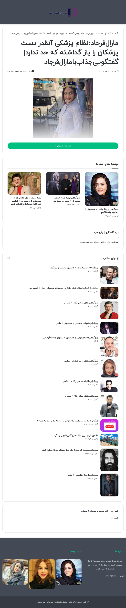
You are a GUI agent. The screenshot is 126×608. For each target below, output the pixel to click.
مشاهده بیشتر (63, 145)
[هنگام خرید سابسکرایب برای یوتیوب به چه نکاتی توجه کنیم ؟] (109, 425)
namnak (114, 518)
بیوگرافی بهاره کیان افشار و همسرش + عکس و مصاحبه (66, 199)
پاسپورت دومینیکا (96, 511)
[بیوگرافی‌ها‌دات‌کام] (63, 12)
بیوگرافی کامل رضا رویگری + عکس (81, 302)
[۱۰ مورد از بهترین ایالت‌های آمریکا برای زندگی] (109, 440)
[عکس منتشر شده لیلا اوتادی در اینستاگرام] (42, 574)
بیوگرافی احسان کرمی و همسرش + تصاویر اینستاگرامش (70, 337)
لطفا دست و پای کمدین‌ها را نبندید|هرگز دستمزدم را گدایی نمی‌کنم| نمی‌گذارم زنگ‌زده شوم (26, 201)
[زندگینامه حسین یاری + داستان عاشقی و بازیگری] (109, 275)
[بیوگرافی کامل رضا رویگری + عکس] (109, 310)
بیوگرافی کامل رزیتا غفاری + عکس (81, 360)
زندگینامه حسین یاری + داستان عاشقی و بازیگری (74, 267)
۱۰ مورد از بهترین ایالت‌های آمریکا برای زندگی (76, 435)
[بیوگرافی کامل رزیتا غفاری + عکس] (109, 368)
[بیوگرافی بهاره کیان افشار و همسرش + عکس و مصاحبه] (63, 183)
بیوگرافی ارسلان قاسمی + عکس (82, 475)
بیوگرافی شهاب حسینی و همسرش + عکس (77, 323)
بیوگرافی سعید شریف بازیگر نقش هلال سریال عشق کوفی (69, 450)
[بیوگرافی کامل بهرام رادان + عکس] (109, 405)
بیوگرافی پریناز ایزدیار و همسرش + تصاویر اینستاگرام (101, 211)
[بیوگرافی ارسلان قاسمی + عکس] (109, 485)
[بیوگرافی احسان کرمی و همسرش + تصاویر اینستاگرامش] (109, 346)
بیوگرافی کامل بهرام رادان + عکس (81, 396)
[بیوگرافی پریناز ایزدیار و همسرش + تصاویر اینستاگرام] (101, 189)
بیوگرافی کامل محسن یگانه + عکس (80, 381)
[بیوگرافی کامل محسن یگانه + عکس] (109, 386)
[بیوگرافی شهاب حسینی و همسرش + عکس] (109, 328)
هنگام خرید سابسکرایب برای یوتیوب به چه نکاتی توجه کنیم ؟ (67, 420)
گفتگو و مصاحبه (103, 33)
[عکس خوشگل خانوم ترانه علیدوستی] (15, 572)
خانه (114, 33)
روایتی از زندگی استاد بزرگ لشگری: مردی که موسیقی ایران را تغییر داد (64, 288)
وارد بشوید (84, 242)
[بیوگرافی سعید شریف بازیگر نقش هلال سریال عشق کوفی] (109, 460)
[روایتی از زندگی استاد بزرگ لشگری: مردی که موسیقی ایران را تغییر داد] (109, 293)
